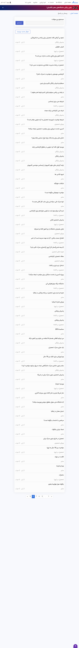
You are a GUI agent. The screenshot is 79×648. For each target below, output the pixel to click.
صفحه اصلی (67, 2)
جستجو (19, 23)
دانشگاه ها (59, 2)
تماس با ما (28, 2)
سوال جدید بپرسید (23, 31)
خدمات (51, 2)
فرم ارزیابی (43, 2)
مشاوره (35, 2)
